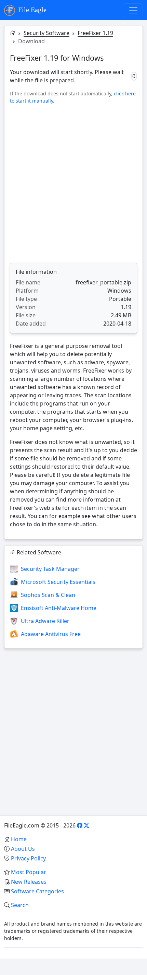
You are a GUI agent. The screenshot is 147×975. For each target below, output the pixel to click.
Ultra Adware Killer (45, 621)
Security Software (46, 33)
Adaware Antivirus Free (51, 634)
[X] (86, 825)
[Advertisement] (73, 183)
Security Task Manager (50, 569)
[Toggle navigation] (133, 10)
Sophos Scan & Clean (48, 595)
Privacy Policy (28, 858)
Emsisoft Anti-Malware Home (58, 608)
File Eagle (31, 9)
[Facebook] (79, 825)
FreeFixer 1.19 (95, 33)
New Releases (28, 881)
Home (19, 839)
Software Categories (37, 891)
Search (20, 905)
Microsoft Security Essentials (58, 582)
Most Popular (28, 872)
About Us (23, 849)
